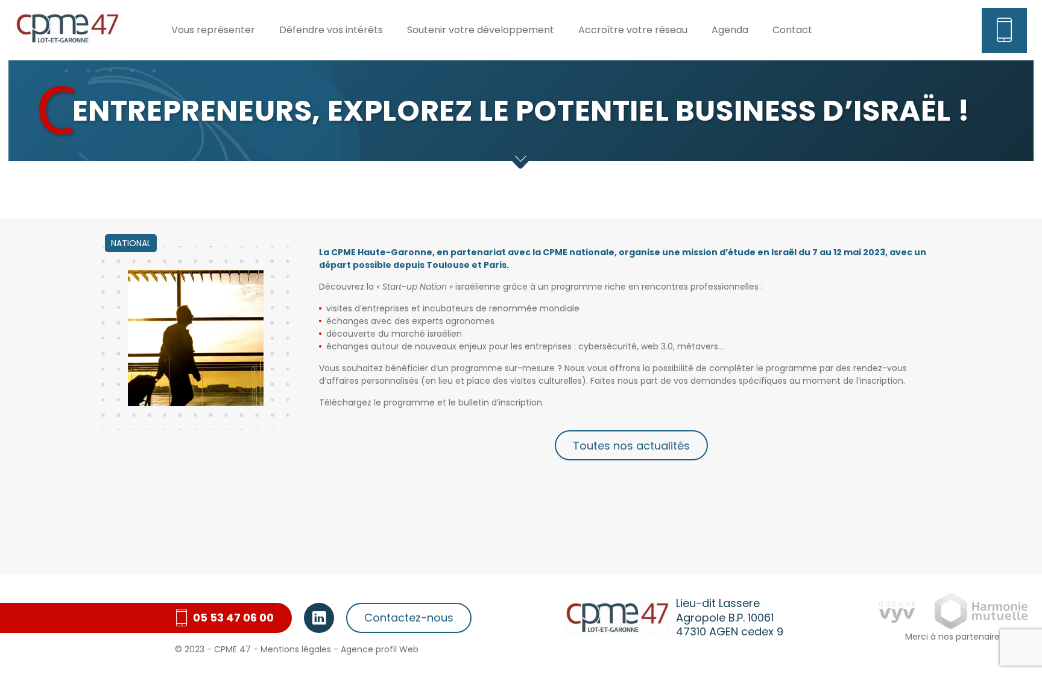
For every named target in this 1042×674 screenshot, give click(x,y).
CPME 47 (232, 649)
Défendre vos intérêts (331, 30)
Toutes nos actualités (631, 445)
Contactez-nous (408, 617)
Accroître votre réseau (632, 30)
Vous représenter (213, 30)
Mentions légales (295, 649)
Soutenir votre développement (480, 30)
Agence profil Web (379, 649)
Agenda (730, 30)
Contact (792, 30)
